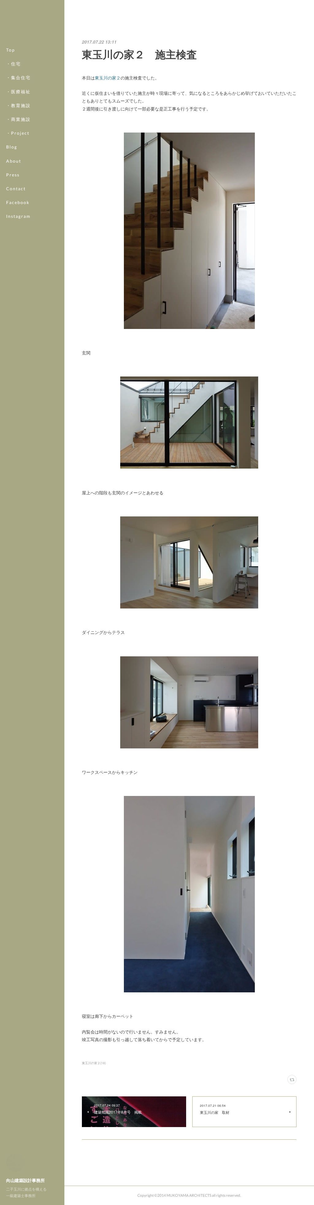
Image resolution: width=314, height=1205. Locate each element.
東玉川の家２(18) (94, 1063)
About (13, 161)
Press (13, 174)
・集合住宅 (18, 77)
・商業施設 (18, 119)
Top (10, 49)
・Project (17, 133)
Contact (16, 188)
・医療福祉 (18, 91)
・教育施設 (18, 105)
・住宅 (13, 63)
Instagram (18, 216)
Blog (11, 146)
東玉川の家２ (108, 78)
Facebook (17, 202)
